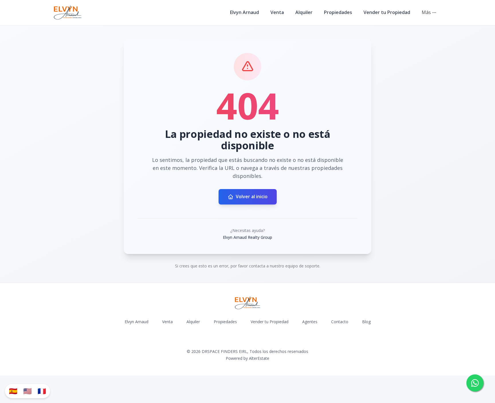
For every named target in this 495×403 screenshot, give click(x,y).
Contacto (339, 321)
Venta (277, 12)
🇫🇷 (42, 391)
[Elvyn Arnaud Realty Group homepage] (67, 12)
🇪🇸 (13, 391)
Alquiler (304, 12)
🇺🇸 (27, 391)
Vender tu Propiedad (387, 12)
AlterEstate (259, 358)
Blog (366, 321)
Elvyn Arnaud (244, 12)
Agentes (309, 321)
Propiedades (338, 12)
